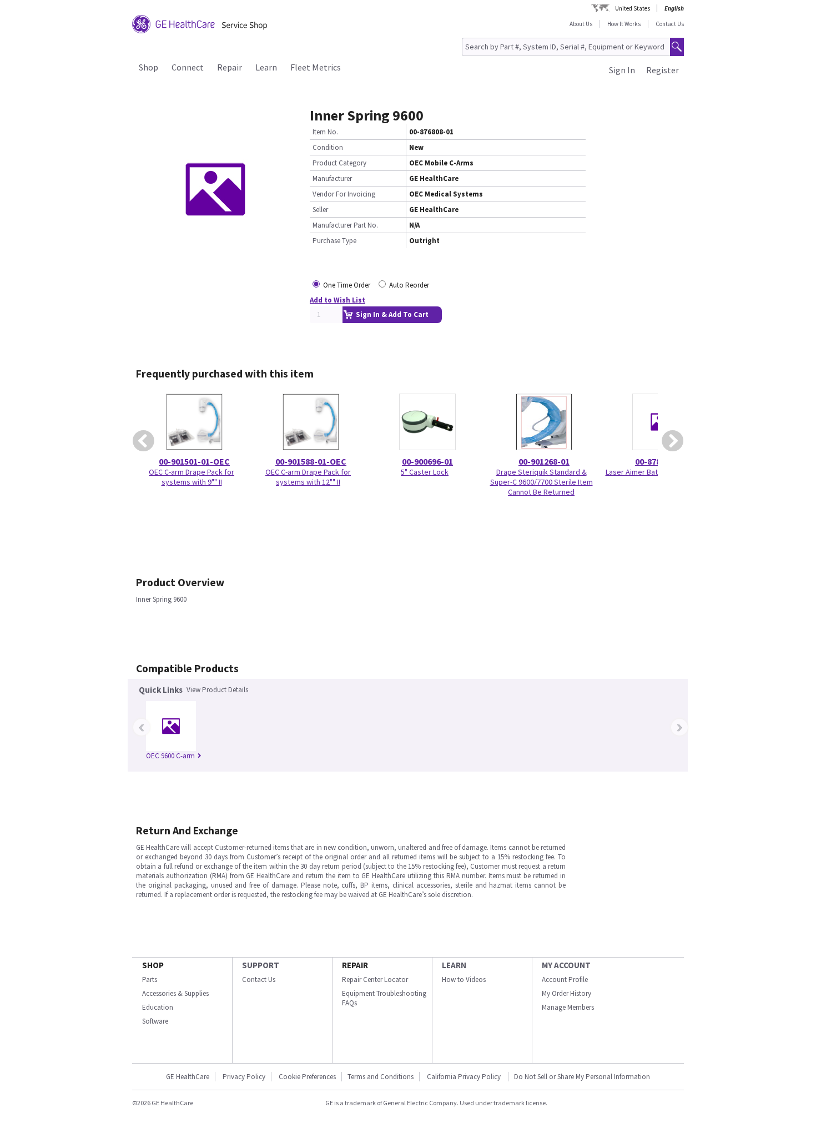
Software (155, 1021)
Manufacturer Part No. (345, 225)
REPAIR (355, 965)
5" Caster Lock (425, 472)
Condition (328, 147)
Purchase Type (334, 240)
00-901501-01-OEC (194, 461)
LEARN (454, 965)
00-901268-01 (544, 461)
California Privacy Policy (464, 1076)
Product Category (339, 163)
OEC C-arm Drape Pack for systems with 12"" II (308, 477)
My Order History (566, 993)
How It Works (624, 24)
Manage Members (568, 1007)
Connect (188, 67)
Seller (320, 209)
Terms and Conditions (380, 1076)
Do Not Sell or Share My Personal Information (582, 1076)
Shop (148, 67)
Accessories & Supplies (175, 993)
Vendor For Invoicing (344, 194)
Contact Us (670, 24)
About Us (581, 24)
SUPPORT (260, 965)
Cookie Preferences (307, 1076)
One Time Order (346, 285)
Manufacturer (332, 178)
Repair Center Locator (375, 979)
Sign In (622, 69)
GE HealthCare (187, 1076)
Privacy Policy (244, 1076)
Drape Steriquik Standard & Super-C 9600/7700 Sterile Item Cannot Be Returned (541, 482)
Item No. (325, 132)
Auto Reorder (409, 285)
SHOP (153, 965)
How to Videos (464, 979)
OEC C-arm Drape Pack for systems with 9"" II (191, 477)
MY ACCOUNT (566, 965)
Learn (266, 67)
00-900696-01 (427, 461)
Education (157, 1007)
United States (632, 8)
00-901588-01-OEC (310, 461)
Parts (149, 979)
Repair (229, 67)
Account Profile (565, 979)
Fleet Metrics (315, 67)
